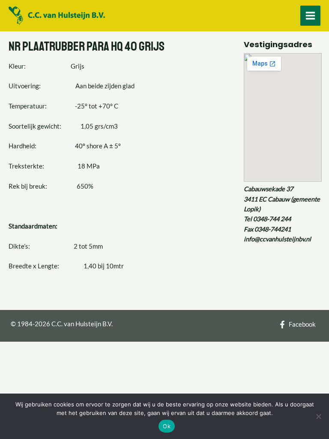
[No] (318, 416)
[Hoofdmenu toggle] (310, 16)
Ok (166, 426)
